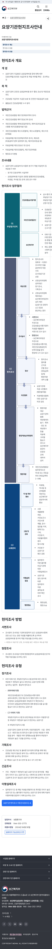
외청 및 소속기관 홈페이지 (12, 866)
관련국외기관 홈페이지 (11, 879)
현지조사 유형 (7, 52)
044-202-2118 (14, 906)
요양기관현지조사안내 (17, 18)
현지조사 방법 (7, 48)
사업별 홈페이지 (9, 859)
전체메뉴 (46, 10)
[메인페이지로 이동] (9, 8)
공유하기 (48, 18)
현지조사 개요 (7, 45)
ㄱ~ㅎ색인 (6, 916)
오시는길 (5, 913)
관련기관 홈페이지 (10, 872)
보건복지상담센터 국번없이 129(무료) (24, 901)
